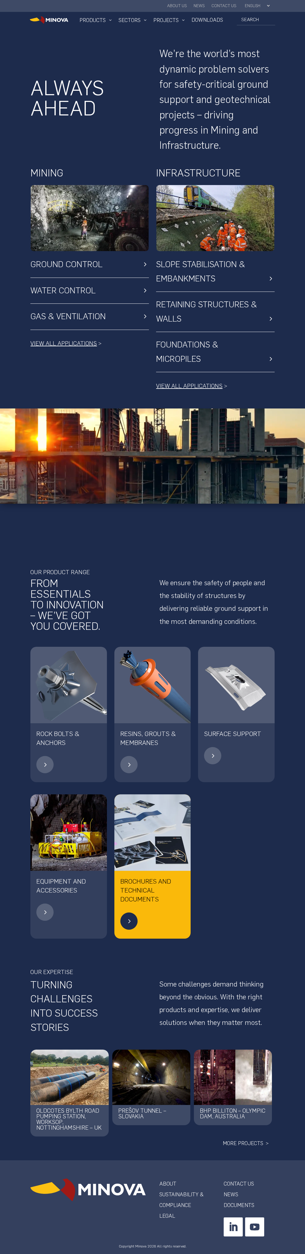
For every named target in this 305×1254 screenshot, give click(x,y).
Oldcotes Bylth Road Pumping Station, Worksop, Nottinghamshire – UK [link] (69, 1119)
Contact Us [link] (223, 6)
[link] (49, 20)
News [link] (199, 6)
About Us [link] (177, 6)
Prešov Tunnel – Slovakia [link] (142, 1113)
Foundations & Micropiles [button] (187, 351)
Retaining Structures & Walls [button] (206, 311)
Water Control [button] (63, 290)
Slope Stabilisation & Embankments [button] (200, 271)
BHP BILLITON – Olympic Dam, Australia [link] (232, 1113)
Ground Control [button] (66, 264)
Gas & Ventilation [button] (68, 316)
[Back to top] (299, 1211)
